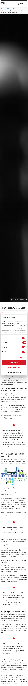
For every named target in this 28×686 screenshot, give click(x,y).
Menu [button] (21, 3)
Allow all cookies (14, 362)
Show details (20, 358)
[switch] (24, 342)
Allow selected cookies (14, 367)
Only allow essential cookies (14, 372)
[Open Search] (26, 3)
